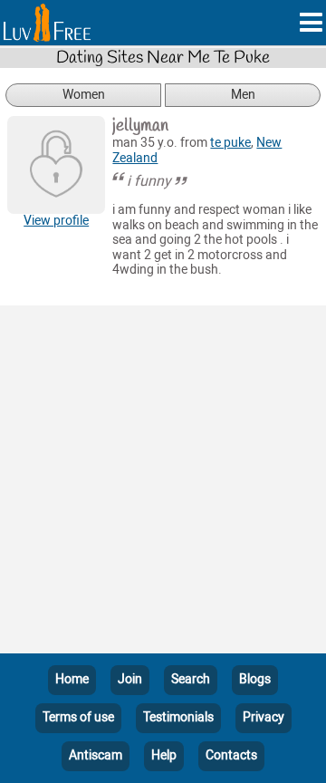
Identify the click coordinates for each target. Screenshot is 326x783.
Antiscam (95, 755)
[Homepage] (47, 22)
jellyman (140, 126)
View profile (56, 220)
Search (190, 679)
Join (130, 679)
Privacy (263, 717)
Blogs (255, 679)
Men (243, 94)
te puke (230, 142)
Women (83, 94)
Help (164, 755)
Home (72, 679)
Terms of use (78, 717)
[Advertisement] (163, 483)
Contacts (231, 755)
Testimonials (178, 717)
